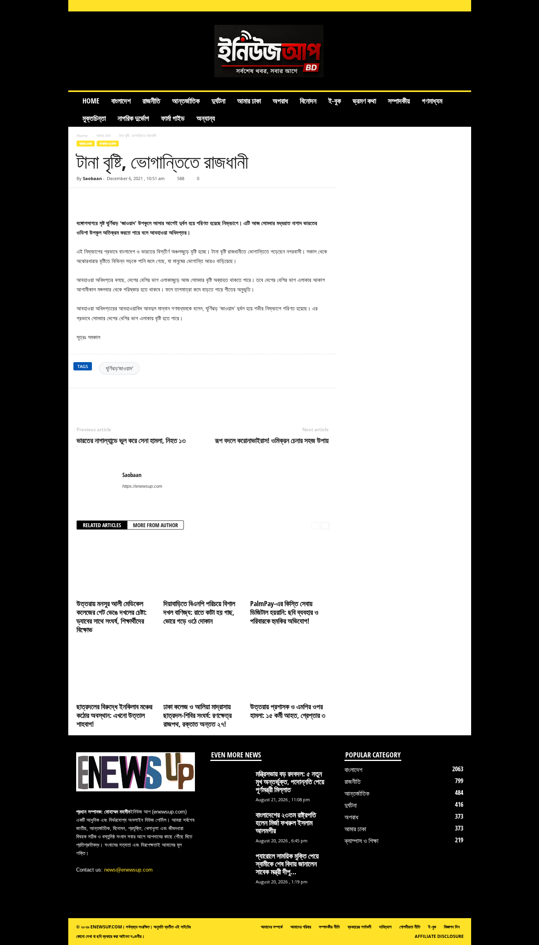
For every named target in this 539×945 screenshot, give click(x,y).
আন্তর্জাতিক (186, 100)
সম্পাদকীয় (399, 100)
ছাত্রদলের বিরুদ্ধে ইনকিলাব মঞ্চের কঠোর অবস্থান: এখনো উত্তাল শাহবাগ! (114, 715)
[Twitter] (121, 400)
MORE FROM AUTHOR (155, 525)
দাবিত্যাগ (385, 927)
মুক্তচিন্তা (94, 118)
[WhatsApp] (157, 400)
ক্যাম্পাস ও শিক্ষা (361, 840)
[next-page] (325, 525)
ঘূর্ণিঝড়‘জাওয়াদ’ (119, 368)
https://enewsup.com (142, 486)
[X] (448, 5)
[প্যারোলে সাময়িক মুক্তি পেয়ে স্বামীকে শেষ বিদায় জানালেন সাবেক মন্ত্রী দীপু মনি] (230, 866)
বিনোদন (308, 100)
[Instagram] (411, 5)
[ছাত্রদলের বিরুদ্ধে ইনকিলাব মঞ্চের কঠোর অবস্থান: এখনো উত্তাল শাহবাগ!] (116, 670)
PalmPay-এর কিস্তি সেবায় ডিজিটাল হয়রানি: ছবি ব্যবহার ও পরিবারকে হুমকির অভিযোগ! (284, 612)
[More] (323, 200)
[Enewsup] (269, 50)
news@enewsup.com (128, 870)
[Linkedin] (424, 5)
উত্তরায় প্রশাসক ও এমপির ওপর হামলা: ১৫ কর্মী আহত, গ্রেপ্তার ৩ (288, 711)
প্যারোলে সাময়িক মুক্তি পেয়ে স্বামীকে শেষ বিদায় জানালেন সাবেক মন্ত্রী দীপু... (287, 863)
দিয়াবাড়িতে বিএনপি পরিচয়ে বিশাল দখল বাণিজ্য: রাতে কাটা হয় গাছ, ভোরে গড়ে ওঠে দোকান (199, 612)
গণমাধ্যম (432, 100)
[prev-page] (315, 525)
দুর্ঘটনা (218, 100)
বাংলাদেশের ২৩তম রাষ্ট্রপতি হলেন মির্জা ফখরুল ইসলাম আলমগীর (286, 822)
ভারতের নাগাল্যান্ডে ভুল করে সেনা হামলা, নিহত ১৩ (131, 440)
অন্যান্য (206, 118)
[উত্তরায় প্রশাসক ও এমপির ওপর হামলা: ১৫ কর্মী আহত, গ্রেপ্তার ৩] (289, 670)
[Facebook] (399, 5)
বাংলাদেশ (121, 100)
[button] (459, 109)
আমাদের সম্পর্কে (272, 927)
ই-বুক (334, 100)
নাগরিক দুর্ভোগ (133, 118)
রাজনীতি (151, 100)
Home (90, 100)
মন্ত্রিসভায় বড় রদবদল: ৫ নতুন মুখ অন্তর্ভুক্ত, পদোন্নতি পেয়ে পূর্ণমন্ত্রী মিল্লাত (290, 781)
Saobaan (92, 178)
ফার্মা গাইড (173, 118)
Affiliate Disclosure (439, 936)
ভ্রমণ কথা (364, 100)
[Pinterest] (139, 400)
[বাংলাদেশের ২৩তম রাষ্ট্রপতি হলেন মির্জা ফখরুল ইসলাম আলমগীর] (230, 825)
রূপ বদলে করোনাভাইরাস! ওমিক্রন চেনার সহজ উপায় (272, 440)
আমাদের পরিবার (300, 927)
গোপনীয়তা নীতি (409, 927)
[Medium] (436, 5)
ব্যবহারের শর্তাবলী (359, 927)
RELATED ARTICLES (102, 525)
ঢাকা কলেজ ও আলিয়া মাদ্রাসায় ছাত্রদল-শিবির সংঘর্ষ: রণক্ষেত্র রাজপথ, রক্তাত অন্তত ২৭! (197, 715)
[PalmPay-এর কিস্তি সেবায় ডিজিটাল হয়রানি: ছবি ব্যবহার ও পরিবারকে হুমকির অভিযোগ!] (289, 567)
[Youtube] (460, 5)
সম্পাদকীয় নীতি (329, 927)
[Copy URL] (100, 200)
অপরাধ (280, 100)
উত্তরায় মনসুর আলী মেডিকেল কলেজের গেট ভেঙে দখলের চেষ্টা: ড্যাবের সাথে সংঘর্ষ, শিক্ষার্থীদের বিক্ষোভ (112, 616)
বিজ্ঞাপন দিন (452, 927)
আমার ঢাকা (249, 100)
